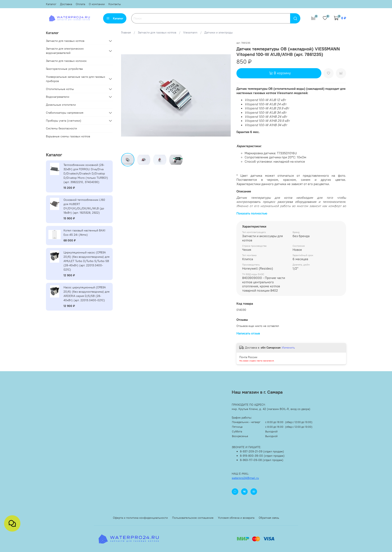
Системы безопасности (61, 128)
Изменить (288, 347)
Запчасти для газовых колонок (66, 61)
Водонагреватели (57, 97)
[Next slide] (225, 95)
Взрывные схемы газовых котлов (68, 136)
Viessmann (190, 32)
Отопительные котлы (60, 89)
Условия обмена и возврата (236, 518)
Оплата (80, 4)
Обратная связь (269, 518)
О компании (97, 4)
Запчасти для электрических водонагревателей (65, 51)
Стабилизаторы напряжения (64, 112)
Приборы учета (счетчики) (63, 120)
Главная (126, 32)
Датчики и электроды (218, 32)
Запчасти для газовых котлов (157, 32)
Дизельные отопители (61, 105)
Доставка (66, 4)
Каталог (51, 4)
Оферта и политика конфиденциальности (140, 518)
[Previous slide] (126, 95)
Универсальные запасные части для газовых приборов (75, 79)
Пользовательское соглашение (193, 518)
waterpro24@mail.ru (245, 478)
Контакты (114, 4)
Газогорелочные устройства (64, 69)
